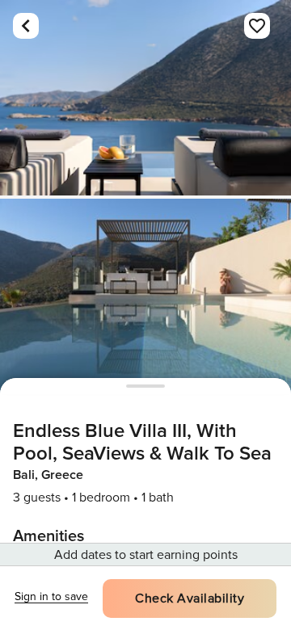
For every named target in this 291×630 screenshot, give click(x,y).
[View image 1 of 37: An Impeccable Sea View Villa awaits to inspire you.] (145, 97)
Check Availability (189, 598)
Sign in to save (51, 596)
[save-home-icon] (257, 26)
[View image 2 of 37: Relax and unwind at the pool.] (145, 296)
